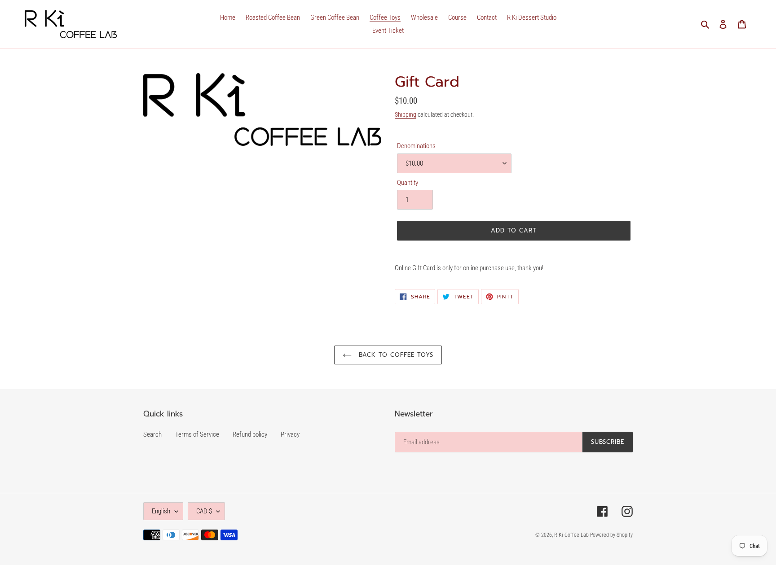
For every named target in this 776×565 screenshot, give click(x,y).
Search (152, 434)
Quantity (407, 183)
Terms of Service (197, 434)
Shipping (405, 114)
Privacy (290, 434)
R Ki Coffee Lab (572, 535)
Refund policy (250, 434)
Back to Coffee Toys (395, 354)
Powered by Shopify (611, 535)
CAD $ (204, 511)
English (161, 511)
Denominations (416, 146)
